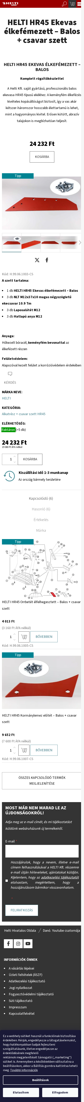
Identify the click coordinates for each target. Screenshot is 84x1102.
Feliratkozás (22, 910)
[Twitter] (37, 260)
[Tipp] (42, 568)
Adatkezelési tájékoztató (27, 981)
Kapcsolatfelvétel (21, 1013)
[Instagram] (18, 943)
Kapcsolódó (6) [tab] (41, 498)
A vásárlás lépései (21, 968)
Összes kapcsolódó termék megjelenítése (42, 780)
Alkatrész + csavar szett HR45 (23, 414)
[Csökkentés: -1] (15, 462)
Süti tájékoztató (20, 1000)
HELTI (6, 398)
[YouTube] (27, 943)
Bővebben (44, 636)
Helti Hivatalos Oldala (20, 930)
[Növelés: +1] (15, 456)
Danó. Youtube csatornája (61, 930)
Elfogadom (60, 1092)
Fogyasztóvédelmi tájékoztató (31, 994)
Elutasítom (21, 1092)
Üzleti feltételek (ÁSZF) (25, 974)
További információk (24, 1070)
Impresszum (18, 1007)
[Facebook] (46, 260)
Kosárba (42, 156)
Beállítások (40, 1080)
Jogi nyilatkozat (20, 987)
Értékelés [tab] (41, 520)
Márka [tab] (41, 530)
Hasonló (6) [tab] (41, 509)
